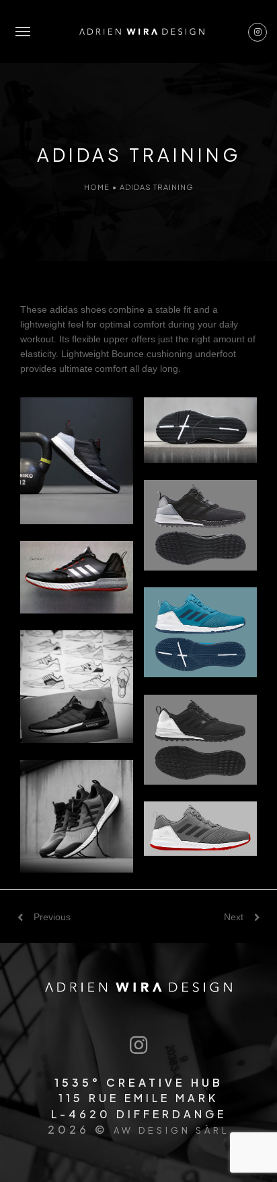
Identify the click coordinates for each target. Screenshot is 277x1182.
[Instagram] (138, 1046)
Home (97, 187)
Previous (52, 917)
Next (233, 917)
